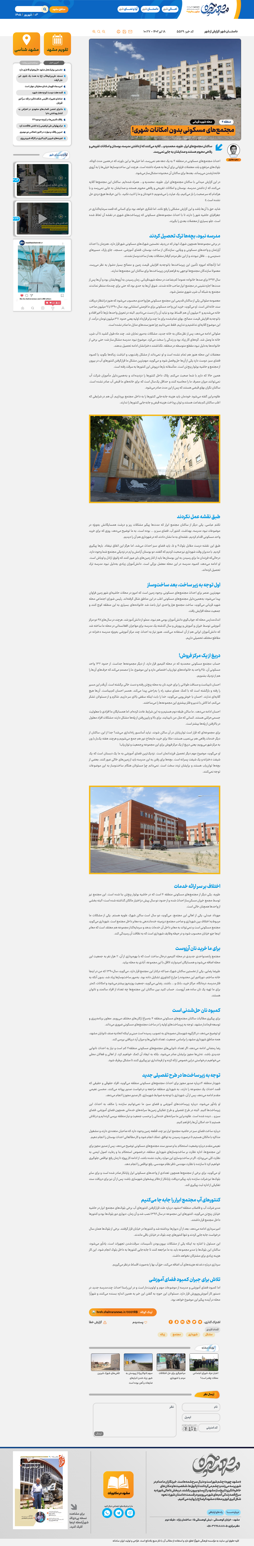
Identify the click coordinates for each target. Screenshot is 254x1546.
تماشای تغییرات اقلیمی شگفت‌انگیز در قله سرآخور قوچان (40, 101)
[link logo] (216, 1465)
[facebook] (171, 1322)
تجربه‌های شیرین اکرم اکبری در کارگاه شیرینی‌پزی (41, 138)
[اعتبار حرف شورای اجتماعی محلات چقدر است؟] (204, 1362)
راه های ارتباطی (216, 1512)
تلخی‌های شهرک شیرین (108, 1373)
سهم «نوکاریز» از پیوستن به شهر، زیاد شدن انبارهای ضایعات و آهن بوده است (139, 1378)
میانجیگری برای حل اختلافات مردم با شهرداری (172, 1375)
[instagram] (130, 1513)
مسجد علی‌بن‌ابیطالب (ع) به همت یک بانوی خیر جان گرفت (40, 78)
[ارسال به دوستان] (130, 32)
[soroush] (182, 1322)
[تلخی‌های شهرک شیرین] (105, 1362)
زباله (162, 1334)
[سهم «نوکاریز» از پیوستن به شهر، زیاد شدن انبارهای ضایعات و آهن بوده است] (138, 1362)
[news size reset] (98, 32)
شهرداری (193, 1334)
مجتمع (177, 1334)
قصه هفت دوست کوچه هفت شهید (47, 93)
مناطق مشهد (59, 9)
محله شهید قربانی (202, 122)
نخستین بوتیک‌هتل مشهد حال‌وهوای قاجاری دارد (40, 70)
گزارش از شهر (212, 31)
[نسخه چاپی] (118, 32)
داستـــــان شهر (229, 31)
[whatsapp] (188, 1322)
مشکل (209, 1334)
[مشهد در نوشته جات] (118, 1484)
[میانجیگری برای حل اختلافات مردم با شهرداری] (171, 1362)
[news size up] (94, 32)
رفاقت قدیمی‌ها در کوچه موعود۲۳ (47, 120)
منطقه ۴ (226, 122)
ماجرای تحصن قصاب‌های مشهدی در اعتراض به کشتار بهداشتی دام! (40, 111)
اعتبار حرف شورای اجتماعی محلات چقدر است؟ (205, 1375)
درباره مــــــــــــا (233, 1512)
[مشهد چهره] (210, 9)
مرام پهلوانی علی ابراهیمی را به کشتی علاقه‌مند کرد (41, 126)
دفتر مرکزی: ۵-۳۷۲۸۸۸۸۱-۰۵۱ (223, 1526)
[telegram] (200, 1322)
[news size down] (103, 32)
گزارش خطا (95, 1322)
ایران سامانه (118, 1541)
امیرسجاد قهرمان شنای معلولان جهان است (43, 86)
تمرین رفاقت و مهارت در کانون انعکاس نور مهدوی (41, 132)
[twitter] (194, 1322)
